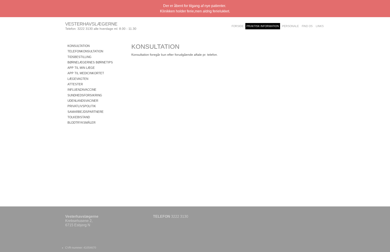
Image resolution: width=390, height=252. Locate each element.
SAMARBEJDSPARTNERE (85, 111)
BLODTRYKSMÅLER (81, 122)
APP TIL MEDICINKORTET (85, 73)
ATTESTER (75, 84)
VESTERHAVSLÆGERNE (91, 23)
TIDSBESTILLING (79, 57)
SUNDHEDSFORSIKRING (84, 95)
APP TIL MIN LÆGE (81, 67)
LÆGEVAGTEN (77, 79)
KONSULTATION (78, 46)
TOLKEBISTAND (78, 117)
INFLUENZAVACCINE (81, 89)
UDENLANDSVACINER (82, 100)
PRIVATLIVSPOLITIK (81, 106)
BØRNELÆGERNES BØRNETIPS (90, 62)
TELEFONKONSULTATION (85, 51)
